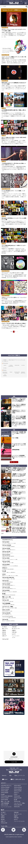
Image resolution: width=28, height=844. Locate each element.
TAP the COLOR (7, 552)
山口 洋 (13, 634)
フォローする (14, 761)
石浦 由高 (14, 626)
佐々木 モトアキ (16, 628)
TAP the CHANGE (8, 546)
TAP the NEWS (10, 565)
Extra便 (8, 572)
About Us (4, 775)
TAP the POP (5, 639)
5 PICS (10, 575)
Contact (5, 779)
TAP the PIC (8, 620)
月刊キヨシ (8, 568)
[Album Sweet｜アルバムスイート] (14, 687)
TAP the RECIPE (6, 614)
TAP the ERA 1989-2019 (8, 578)
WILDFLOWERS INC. (10, 834)
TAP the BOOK (9, 591)
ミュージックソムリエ (9, 617)
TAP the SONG (9, 559)
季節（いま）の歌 (8, 597)
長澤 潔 (4, 632)
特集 (10, 775)
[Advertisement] (11, 344)
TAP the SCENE (8, 549)
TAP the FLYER (9, 588)
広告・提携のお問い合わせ (18, 779)
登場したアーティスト (20, 775)
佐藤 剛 (4, 630)
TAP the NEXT (9, 542)
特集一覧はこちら (14, 462)
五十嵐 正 (4, 626)
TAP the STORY (7, 562)
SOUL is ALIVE (7, 610)
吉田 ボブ (4, 635)
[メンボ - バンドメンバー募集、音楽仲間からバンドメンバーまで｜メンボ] (14, 706)
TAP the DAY (7, 581)
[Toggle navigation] (25, 3)
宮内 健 (4, 634)
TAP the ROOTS (8, 555)
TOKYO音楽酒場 (8, 604)
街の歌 (8, 594)
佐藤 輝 (13, 630)
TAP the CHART (8, 584)
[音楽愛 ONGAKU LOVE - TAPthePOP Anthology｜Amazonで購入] (14, 668)
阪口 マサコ (5, 628)
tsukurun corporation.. (18, 836)
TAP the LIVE (7, 601)
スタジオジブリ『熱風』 (9, 607)
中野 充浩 (14, 632)
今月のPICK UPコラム (7, 539)
